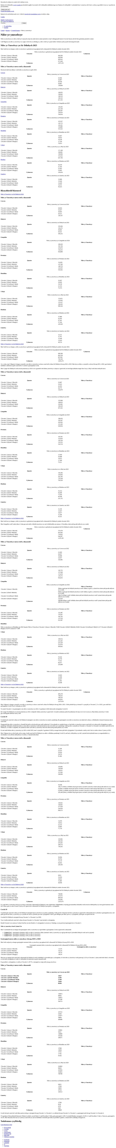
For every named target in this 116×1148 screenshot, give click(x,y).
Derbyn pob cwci (5, 9)
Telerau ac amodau (9, 1137)
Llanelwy (3, 174)
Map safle (6, 1135)
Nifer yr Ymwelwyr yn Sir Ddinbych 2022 (12, 518)
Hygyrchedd (7, 1127)
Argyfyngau (7, 1132)
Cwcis (5, 1130)
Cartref (2, 30)
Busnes (8, 30)
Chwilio (24, 23)
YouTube (6, 1146)
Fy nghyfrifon (8, 26)
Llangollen (3, 101)
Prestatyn (3, 116)
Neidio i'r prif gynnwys (7, 20)
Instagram (6, 1141)
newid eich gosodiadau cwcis (32, 14)
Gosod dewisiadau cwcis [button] (7, 11)
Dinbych (3, 87)
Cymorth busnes (15, 30)
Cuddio (3, 17)
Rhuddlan (3, 130)
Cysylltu (6, 1129)
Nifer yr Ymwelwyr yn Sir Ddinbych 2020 (12, 884)
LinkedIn (6, 1142)
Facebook (6, 1139)
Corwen (3, 72)
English (6, 27)
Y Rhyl (3, 145)
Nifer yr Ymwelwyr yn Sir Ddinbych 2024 (12, 194)
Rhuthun (3, 159)
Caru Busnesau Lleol (6, 1124)
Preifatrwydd (7, 1133)
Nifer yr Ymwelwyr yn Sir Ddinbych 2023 (12, 344)
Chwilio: (3, 23)
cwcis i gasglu (17, 5)
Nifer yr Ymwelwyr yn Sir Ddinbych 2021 (12, 684)
